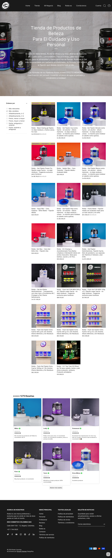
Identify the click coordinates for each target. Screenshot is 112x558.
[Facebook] (12, 534)
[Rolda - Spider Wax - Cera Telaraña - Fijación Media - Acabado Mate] (68, 154)
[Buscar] (104, 6)
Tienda (37, 6)
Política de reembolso (46, 538)
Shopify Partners (22, 551)
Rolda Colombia (16, 549)
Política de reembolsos (66, 517)
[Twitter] (8, 534)
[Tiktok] (29, 534)
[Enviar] (104, 524)
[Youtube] (16, 534)
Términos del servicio (46, 535)
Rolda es (68, 6)
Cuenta (98, 6)
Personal (42, 517)
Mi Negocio (48, 6)
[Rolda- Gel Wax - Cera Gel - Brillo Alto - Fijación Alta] (43, 235)
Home (27, 6)
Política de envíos (64, 520)
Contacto (42, 532)
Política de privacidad (65, 514)
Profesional (43, 520)
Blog (59, 6)
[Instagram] (21, 534)
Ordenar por (10, 103)
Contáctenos (81, 6)
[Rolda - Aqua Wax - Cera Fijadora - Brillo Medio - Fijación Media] (43, 195)
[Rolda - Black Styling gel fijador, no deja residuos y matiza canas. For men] (43, 114)
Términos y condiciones (66, 523)
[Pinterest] (25, 534)
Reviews (42, 523)
